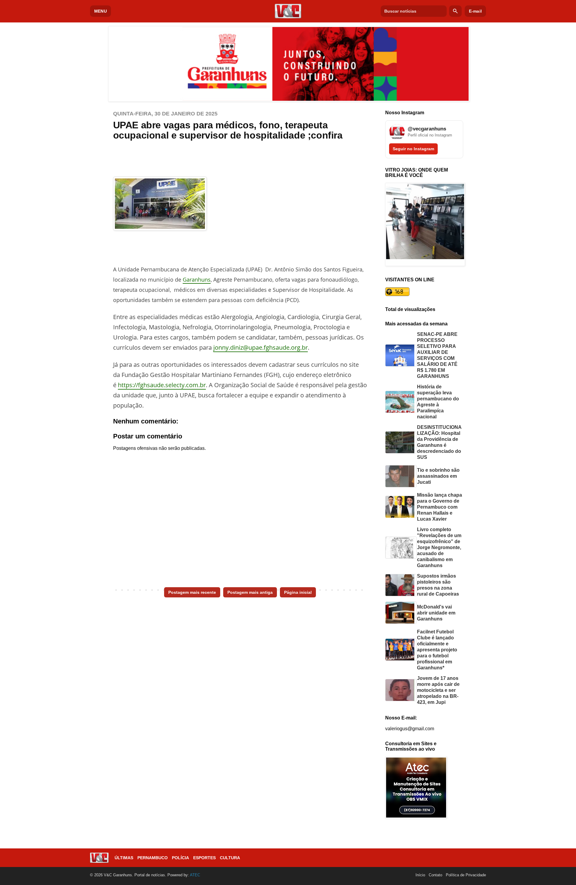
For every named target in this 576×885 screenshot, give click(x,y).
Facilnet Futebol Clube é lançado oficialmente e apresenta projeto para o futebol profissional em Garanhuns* (437, 649)
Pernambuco (152, 857)
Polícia (180, 857)
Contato (435, 875)
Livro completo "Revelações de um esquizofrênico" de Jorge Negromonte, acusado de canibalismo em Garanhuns (439, 547)
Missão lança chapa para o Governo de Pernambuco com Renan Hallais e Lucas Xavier (439, 507)
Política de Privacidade (466, 875)
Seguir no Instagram (413, 148)
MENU (100, 11)
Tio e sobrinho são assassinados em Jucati (438, 476)
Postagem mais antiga (250, 592)
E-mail (475, 11)
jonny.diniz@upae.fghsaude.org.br (260, 347)
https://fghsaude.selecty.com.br (162, 385)
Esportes (204, 857)
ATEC (195, 875)
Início (420, 875)
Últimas (124, 857)
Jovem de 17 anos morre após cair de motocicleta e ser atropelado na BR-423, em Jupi (438, 690)
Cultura (230, 857)
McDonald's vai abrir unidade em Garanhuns (436, 612)
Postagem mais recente (192, 592)
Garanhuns (197, 279)
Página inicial (298, 592)
